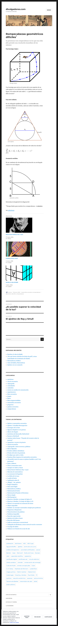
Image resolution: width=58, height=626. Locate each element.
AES (24, 543)
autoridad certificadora (28, 550)
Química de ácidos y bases (15, 518)
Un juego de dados (12, 526)
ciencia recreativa (12, 381)
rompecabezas (36, 292)
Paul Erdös (31, 575)
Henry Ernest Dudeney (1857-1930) (14, 234)
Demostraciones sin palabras (16, 512)
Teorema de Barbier (12, 581)
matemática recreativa (26, 292)
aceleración (9, 543)
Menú (49, 10)
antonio (10, 292)
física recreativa (12, 394)
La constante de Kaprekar (15, 474)
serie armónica (38, 578)
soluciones (11, 210)
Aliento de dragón (12, 432)
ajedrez (20, 546)
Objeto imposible (12, 505)
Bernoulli (20, 553)
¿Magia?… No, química (14, 482)
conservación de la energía (32, 562)
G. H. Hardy (9, 569)
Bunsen (37, 553)
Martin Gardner (21, 572)
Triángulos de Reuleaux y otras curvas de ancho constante (24, 524)
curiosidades (11, 385)
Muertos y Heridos (20, 575)
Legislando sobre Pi (13, 480)
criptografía (10, 383)
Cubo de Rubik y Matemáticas (16, 363)
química (8, 578)
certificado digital (11, 559)
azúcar (38, 550)
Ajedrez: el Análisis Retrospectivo (17, 425)
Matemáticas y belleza (14, 360)
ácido (35, 581)
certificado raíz (23, 559)
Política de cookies (14, 622)
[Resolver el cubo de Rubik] (25, 273)
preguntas (10, 404)
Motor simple (11, 495)
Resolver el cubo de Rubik (12, 282)
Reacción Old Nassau (13, 520)
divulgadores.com (16, 9)
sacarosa (29, 578)
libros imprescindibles (14, 400)
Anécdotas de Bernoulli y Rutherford (18, 434)
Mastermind (31, 572)
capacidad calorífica (17, 556)
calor (7, 556)
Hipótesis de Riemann (21, 569)
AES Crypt (30, 543)
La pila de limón (12, 478)
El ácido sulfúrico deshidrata (15, 451)
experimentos (11, 392)
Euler (33, 565)
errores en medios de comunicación (18, 390)
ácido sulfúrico (10, 584)
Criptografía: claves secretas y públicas (18, 446)
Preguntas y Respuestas (14, 510)
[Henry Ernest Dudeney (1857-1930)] (25, 225)
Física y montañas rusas (14, 465)
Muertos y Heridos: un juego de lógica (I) (19, 499)
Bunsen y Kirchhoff (13, 436)
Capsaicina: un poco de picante (16, 442)
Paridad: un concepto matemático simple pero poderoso (24, 507)
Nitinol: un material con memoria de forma (20, 503)
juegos (9, 396)
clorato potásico (11, 562)
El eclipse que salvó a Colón (15, 455)
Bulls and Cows (29, 553)
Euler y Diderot (11, 463)
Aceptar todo (26, 617)
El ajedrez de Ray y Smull (12, 258)
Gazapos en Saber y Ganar (15, 467)
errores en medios (11, 602)
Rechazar (37, 616)
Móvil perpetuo (11, 497)
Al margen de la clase (13, 427)
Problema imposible (13, 514)
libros (9, 398)
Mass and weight (12, 486)
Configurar (48, 616)
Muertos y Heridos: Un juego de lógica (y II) (20, 501)
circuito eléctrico (34, 559)
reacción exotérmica (19, 578)
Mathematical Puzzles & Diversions (17, 493)
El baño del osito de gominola (16, 453)
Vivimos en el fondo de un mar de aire (18, 528)
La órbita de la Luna (13, 476)
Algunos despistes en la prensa (16, 429)
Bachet (8, 553)
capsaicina (28, 556)
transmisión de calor (26, 581)
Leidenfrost (33, 569)
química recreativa (12, 407)
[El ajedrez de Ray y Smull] (25, 249)
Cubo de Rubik (11, 565)
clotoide (20, 562)
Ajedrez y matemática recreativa (17, 423)
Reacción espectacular (13, 516)
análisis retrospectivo (12, 550)
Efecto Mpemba (12, 448)
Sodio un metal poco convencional (17, 522)
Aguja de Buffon (11, 546)
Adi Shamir (18, 543)
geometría (8, 293)
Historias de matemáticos (15, 472)
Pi (36, 575)
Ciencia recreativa (12, 444)
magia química (10, 572)
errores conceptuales (23, 565)
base (14, 553)
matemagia (9, 575)
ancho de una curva (30, 546)
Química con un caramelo (14, 365)
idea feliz (13, 293)
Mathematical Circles (13, 491)
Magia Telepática (12, 484)
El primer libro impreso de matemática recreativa (22, 457)
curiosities (10, 388)
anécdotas (10, 379)
